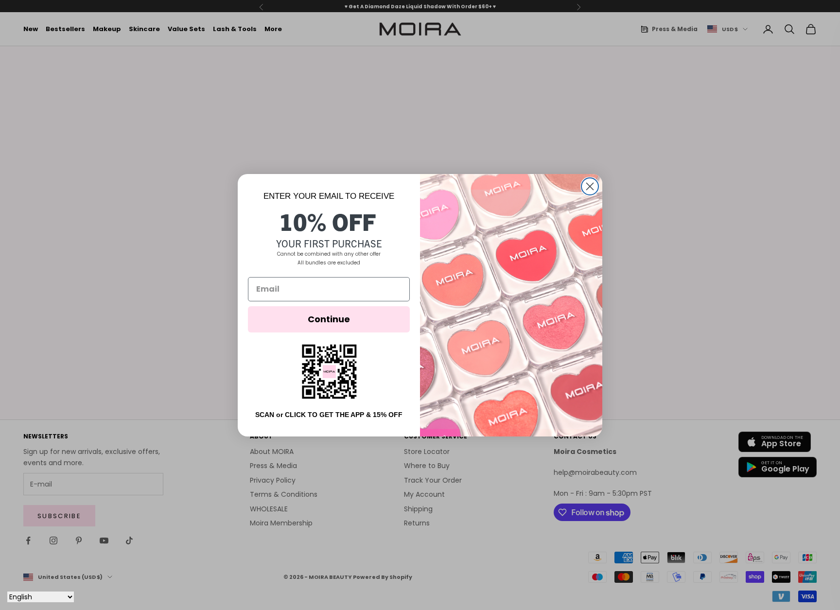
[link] (329, 371)
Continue (329, 319)
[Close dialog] (589, 186)
